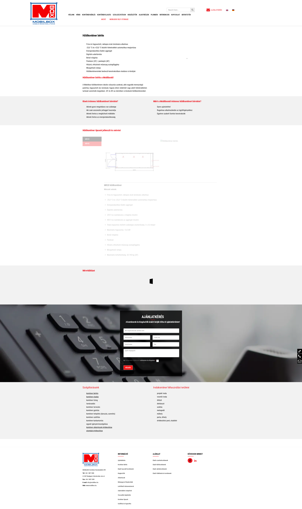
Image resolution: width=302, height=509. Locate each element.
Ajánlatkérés (121, 460)
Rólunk (71, 15)
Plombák (154, 15)
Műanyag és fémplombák (125, 482)
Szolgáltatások (119, 15)
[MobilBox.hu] (91, 466)
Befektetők (186, 15)
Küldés (128, 368)
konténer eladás (92, 397)
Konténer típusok (123, 499)
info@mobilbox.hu (92, 482)
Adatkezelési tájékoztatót (132, 360)
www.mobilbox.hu (91, 485)
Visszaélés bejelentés (124, 495)
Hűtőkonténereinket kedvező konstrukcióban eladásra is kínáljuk (110, 71)
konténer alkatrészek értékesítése (99, 427)
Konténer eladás (104, 15)
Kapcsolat (175, 15)
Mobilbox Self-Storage (119, 19)
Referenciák (164, 15)
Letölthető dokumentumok (126, 486)
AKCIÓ (103, 19)
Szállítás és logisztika (124, 504)
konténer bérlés (92, 393)
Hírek (78, 15)
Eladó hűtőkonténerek (159, 464)
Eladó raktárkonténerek (160, 469)
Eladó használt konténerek (126, 469)
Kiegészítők (132, 15)
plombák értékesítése (94, 431)
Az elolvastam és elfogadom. (140, 360)
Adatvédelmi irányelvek (125, 491)
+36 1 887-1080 (89, 473)
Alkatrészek (144, 15)
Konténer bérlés (88, 15)
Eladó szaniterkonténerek (160, 460)
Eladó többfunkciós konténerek (162, 473)
